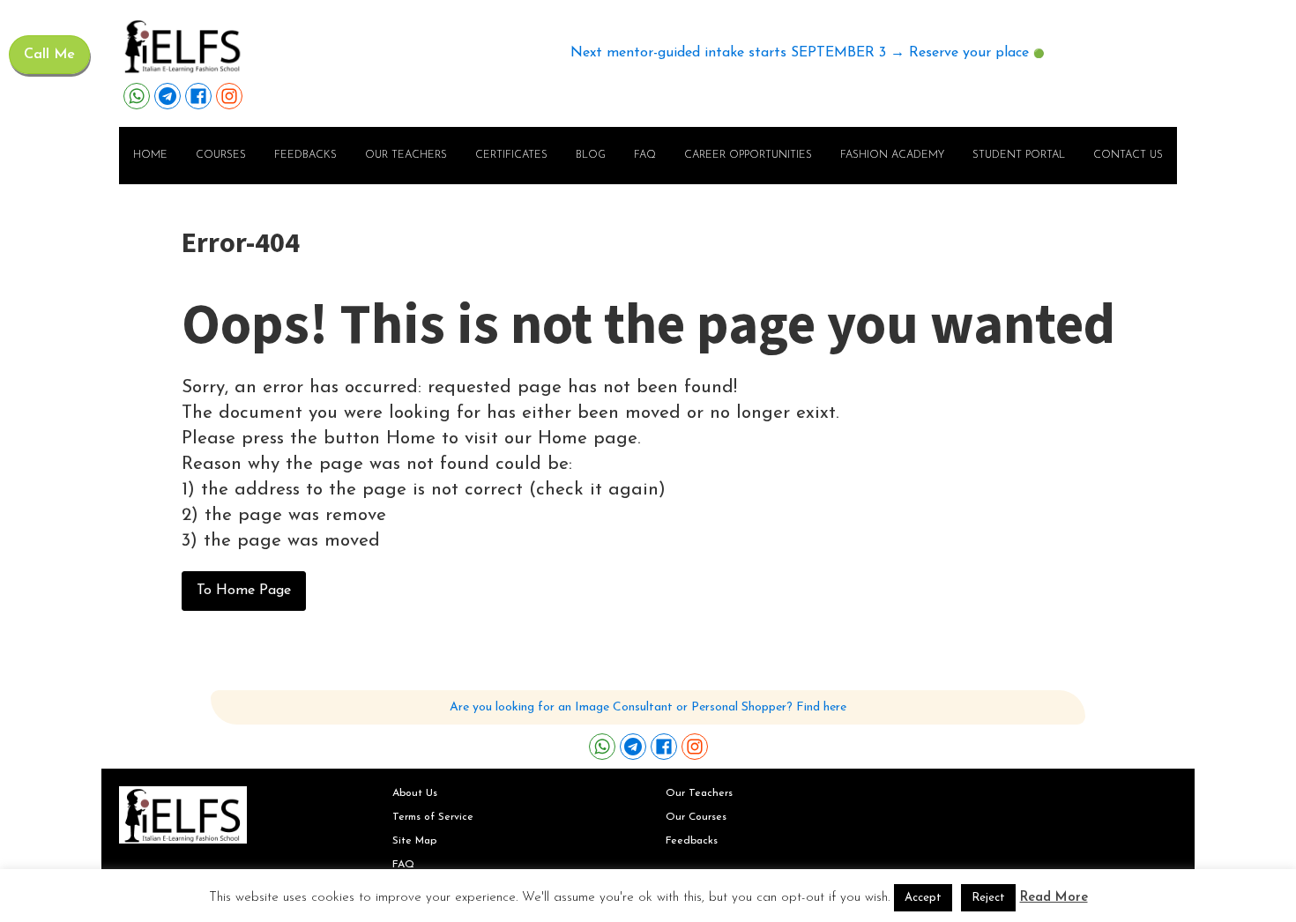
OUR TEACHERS (406, 155)
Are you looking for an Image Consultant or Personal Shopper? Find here (648, 707)
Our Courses (696, 817)
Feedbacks (305, 155)
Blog (591, 155)
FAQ (645, 155)
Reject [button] (988, 897)
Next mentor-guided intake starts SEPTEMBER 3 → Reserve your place (799, 53)
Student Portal (1018, 155)
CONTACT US (1128, 155)
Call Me (49, 55)
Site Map (414, 841)
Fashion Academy (892, 155)
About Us (414, 793)
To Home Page (244, 591)
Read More (1054, 897)
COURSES (221, 155)
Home (150, 155)
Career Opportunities (748, 155)
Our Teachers (699, 793)
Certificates (511, 155)
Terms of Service (432, 817)
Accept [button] (923, 897)
